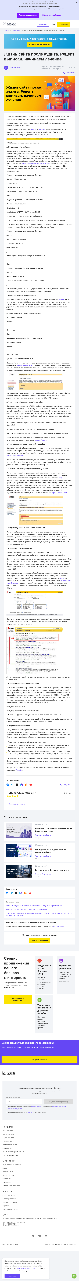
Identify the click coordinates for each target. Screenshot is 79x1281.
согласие (34, 1142)
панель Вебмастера (34, 375)
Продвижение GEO (9, 1160)
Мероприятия (7, 1201)
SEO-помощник (8, 1208)
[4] (15, 826)
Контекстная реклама (10, 1185)
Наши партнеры (8, 1205)
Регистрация (63, 24)
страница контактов (39, 512)
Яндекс (9, 498)
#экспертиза (40, 865)
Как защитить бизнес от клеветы (53, 900)
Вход (51, 24)
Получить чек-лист (39, 1089)
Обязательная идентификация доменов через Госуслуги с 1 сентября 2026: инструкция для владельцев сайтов (38, 944)
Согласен (12, 1276)
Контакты (7, 1221)
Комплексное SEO (9, 1171)
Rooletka (44, 137)
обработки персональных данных (17, 1268)
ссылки (31, 600)
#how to (50, 865)
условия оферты (41, 1136)
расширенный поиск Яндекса (47, 603)
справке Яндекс (45, 457)
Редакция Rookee (16, 73)
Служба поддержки (9, 1232)
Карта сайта (6, 1212)
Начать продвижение (39, 45)
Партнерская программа (11, 1194)
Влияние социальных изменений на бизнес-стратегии (28, 939)
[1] (7, 826)
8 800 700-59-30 (8, 1225)
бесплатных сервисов (39, 473)
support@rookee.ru (9, 1228)
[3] (12, 826)
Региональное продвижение (13, 1181)
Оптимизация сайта (9, 1174)
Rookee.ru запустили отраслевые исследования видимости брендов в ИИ (37, 935)
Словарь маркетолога (10, 1239)
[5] (17, 826)
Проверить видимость (27, 15)
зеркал (68, 309)
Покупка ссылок (8, 1164)
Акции (4, 1198)
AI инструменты (8, 1178)
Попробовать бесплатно (18, 1029)
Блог (4, 1244)
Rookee (36, 137)
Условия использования (11, 1215)
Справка (5, 1235)
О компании (8, 1190)
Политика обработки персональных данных (60, 1274)
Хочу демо (41, 24)
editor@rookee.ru (66, 956)
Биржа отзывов (8, 1167)
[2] (10, 826)
